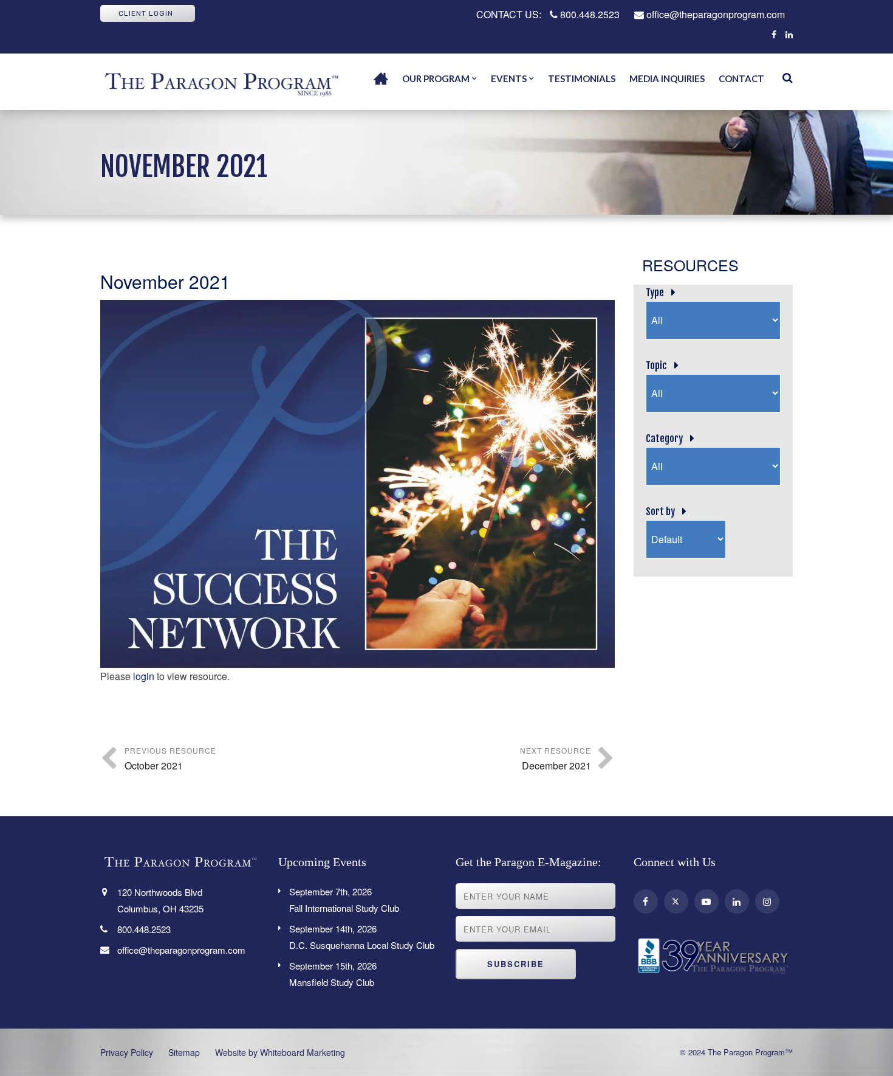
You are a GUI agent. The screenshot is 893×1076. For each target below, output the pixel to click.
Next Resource (555, 758)
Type (655, 292)
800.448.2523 (589, 14)
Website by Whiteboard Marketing (280, 1052)
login (143, 676)
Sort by (660, 511)
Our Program (436, 78)
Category (664, 438)
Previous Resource (170, 758)
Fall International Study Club (344, 899)
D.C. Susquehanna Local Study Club (361, 936)
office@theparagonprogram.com (714, 14)
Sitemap (184, 1052)
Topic (656, 365)
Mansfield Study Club (333, 973)
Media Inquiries (667, 78)
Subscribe (515, 964)
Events (509, 78)
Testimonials (581, 78)
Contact (741, 78)
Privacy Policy (126, 1052)
